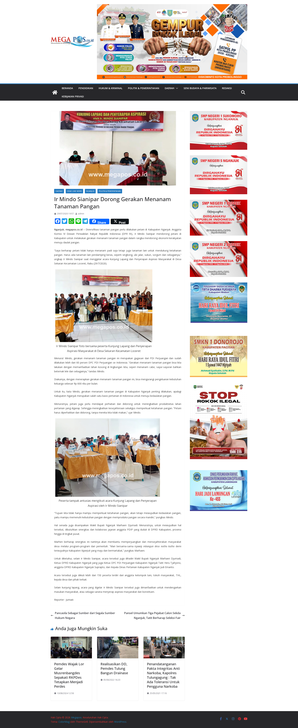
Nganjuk (90, 191)
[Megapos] (55, 92)
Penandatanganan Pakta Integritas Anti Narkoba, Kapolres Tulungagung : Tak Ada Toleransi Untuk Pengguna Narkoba (163, 675)
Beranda (67, 88)
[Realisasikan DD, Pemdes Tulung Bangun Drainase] (117, 639)
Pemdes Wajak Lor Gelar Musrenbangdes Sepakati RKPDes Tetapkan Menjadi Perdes (69, 675)
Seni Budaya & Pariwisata (200, 88)
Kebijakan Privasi (73, 96)
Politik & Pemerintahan (143, 88)
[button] (176, 88)
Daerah (169, 88)
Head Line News (74, 191)
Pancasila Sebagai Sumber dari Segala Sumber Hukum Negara (85, 615)
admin (81, 213)
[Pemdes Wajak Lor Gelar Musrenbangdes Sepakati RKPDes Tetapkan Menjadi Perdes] (71, 639)
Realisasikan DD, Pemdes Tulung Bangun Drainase (114, 668)
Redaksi (227, 88)
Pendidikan (85, 88)
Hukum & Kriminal (110, 88)
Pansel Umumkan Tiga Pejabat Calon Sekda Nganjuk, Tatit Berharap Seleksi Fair (152, 615)
